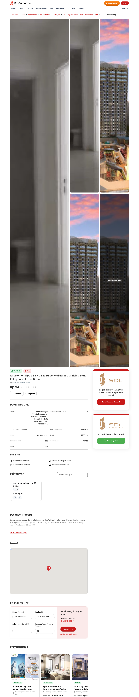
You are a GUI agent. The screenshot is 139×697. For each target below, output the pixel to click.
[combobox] (72, 475)
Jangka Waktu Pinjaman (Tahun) (44, 625)
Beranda (15, 15)
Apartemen (32, 15)
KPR (68, 8)
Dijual (13, 8)
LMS (73, 8)
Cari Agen (29, 8)
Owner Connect (41, 8)
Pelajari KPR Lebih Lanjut (68, 634)
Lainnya (81, 8)
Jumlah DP (39, 612)
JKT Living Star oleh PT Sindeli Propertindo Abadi (80, 15)
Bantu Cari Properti (57, 8)
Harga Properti (18, 612)
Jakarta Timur (45, 15)
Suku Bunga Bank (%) (20, 624)
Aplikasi (125, 8)
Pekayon (57, 15)
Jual (23, 15)
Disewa (21, 8)
